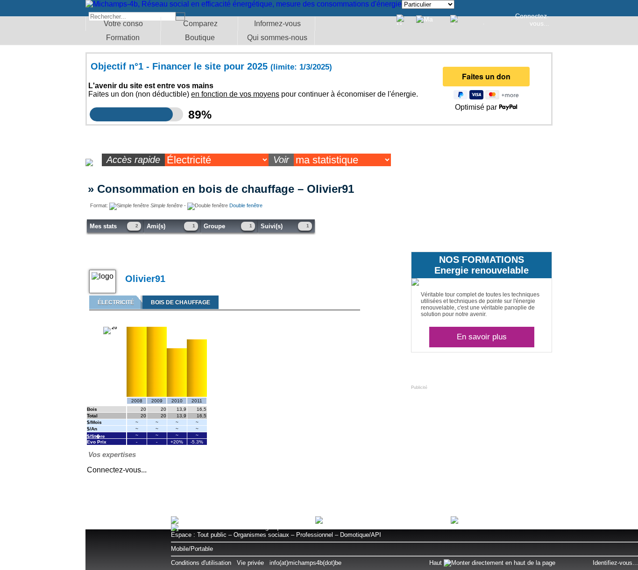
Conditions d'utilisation (201, 562)
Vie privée (250, 562)
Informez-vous (277, 24)
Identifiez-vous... (615, 562)
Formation (123, 38)
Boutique (200, 38)
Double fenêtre (245, 205)
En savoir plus (482, 336)
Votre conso (123, 24)
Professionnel (314, 534)
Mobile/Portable (192, 548)
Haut (436, 562)
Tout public (212, 534)
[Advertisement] (481, 448)
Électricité (116, 302)
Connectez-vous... (532, 19)
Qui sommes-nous (277, 38)
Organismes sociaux (261, 534)
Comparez (200, 24)
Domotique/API (360, 534)
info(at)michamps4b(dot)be (305, 562)
